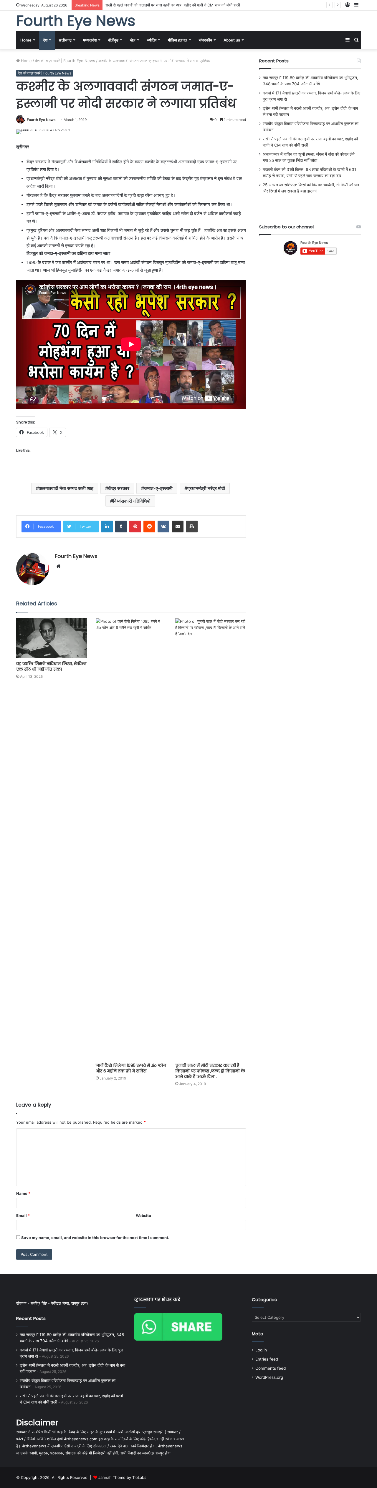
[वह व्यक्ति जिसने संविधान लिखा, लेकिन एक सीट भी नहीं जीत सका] (51, 638)
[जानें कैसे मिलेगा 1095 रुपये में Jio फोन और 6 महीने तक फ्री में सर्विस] (131, 839)
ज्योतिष (151, 40)
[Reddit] (149, 526)
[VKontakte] (163, 526)
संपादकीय (205, 40)
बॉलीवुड (113, 40)
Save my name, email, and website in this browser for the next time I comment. (95, 1237)
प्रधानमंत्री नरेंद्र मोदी (206, 488)
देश (45, 40)
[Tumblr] (121, 526)
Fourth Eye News (41, 119)
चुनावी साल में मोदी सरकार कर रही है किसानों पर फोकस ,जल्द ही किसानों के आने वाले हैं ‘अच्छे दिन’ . (210, 1071)
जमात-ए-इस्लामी (158, 488)
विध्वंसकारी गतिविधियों (132, 501)
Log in (261, 1350)
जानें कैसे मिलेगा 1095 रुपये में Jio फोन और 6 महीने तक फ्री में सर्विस (131, 1068)
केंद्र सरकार (118, 488)
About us (232, 40)
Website (143, 1215)
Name (23, 1193)
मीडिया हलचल (177, 40)
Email (23, 1215)
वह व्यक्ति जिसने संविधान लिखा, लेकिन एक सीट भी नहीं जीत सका (51, 666)
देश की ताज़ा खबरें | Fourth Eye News (65, 60)
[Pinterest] (135, 526)
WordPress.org (269, 1377)
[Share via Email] (177, 526)
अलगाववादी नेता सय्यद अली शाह (66, 488)
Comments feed (270, 1368)
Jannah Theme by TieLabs (122, 1477)
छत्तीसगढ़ (65, 40)
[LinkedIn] (107, 526)
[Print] (192, 526)
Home (26, 40)
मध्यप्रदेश (90, 40)
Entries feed (266, 1359)
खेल (132, 40)
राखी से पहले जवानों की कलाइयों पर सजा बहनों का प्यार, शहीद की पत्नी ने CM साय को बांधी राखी (172, 5)
